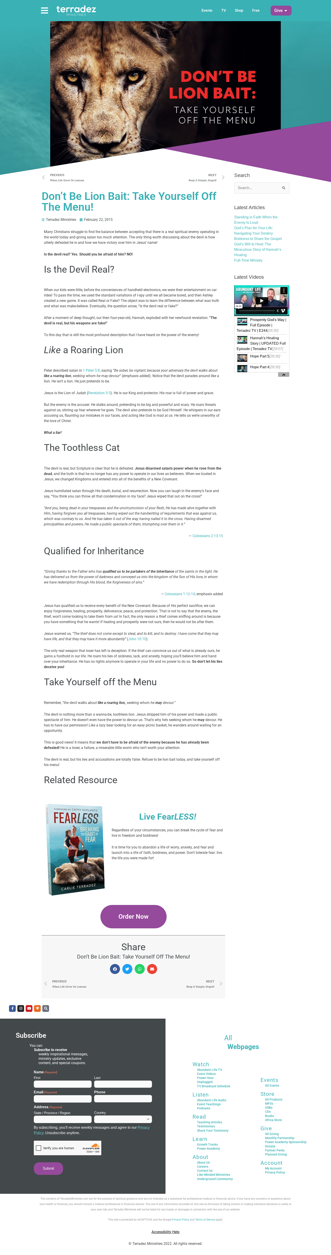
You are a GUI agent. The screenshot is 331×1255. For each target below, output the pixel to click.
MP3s (269, 1103)
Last (97, 1078)
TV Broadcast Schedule (213, 1086)
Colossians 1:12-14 (180, 594)
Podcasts (203, 1108)
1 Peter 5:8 (91, 370)
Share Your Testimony (213, 1130)
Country (100, 1113)
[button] (278, 10)
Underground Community (215, 1179)
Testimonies (206, 1126)
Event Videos (206, 1074)
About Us (203, 1162)
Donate (270, 1146)
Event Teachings (209, 1104)
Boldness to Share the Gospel (258, 239)
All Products (273, 1099)
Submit (48, 1168)
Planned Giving (276, 1154)
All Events (272, 1085)
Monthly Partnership (279, 1138)
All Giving (272, 1134)
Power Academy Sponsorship (285, 1142)
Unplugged (205, 1082)
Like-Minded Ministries (213, 1174)
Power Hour (205, 1078)
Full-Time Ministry (248, 260)
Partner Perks (275, 1150)
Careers (202, 1166)
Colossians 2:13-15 (208, 536)
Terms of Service (205, 1219)
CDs (268, 1111)
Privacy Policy (275, 1172)
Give (266, 1128)
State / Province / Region (52, 1113)
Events (207, 10)
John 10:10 (137, 639)
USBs (268, 1107)
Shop (239, 10)
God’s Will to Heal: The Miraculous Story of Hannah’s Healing (257, 249)
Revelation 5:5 (99, 393)
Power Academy (208, 1148)
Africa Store (273, 1120)
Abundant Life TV (209, 1070)
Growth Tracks (207, 1144)
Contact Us (205, 1170)
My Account (273, 1168)
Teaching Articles (209, 1122)
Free (256, 10)
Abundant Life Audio (211, 1100)
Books (269, 1116)
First (37, 1078)
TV (223, 10)
